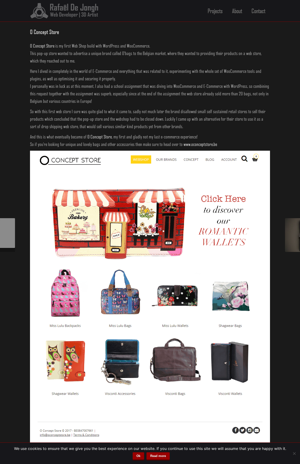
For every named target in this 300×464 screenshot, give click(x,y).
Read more (158, 456)
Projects (215, 10)
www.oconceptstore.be (200, 144)
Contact (258, 10)
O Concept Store (42, 46)
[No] (294, 453)
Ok (138, 456)
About (237, 10)
